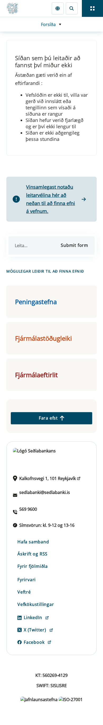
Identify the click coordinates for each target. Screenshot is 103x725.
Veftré (24, 592)
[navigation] (92, 8)
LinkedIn (33, 617)
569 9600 (28, 509)
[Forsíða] (14, 8)
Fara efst (48, 418)
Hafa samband (33, 542)
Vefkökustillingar (35, 604)
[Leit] (72, 8)
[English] (58, 8)
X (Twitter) (35, 630)
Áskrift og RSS (32, 554)
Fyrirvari (26, 580)
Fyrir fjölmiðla (32, 566)
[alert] (51, 199)
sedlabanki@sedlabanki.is (44, 492)
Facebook (34, 642)
